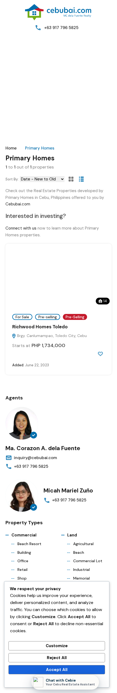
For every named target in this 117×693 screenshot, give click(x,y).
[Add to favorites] (100, 353)
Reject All (57, 657)
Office (22, 560)
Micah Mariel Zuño (68, 490)
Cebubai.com (17, 204)
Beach (78, 552)
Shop (22, 578)
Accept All (56, 669)
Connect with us (20, 228)
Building (24, 552)
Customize (57, 646)
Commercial (23, 535)
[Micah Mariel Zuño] (21, 495)
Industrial (81, 569)
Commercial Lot (87, 560)
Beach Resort (29, 543)
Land (72, 535)
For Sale (22, 317)
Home (11, 148)
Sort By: (12, 179)
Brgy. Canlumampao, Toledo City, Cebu (51, 335)
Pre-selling (47, 317)
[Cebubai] (58, 12)
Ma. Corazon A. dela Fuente (42, 448)
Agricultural (83, 543)
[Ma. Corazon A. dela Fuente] (21, 423)
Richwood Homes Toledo (40, 327)
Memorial (81, 578)
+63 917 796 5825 (61, 27)
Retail (22, 569)
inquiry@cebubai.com (35, 457)
